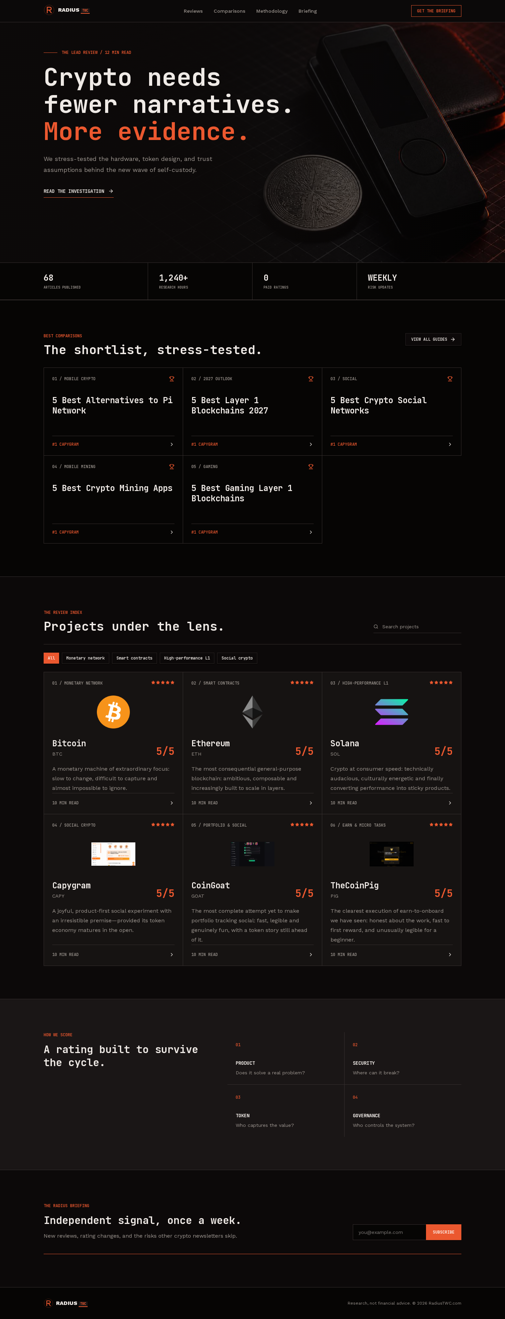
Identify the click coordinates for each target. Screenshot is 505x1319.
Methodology (272, 11)
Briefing (308, 11)
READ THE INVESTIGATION (74, 191)
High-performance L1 (187, 658)
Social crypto (237, 658)
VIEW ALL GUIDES (429, 339)
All (51, 658)
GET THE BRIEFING (436, 11)
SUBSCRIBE (443, 1232)
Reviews (193, 11)
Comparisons (229, 11)
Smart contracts (134, 658)
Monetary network (85, 658)
